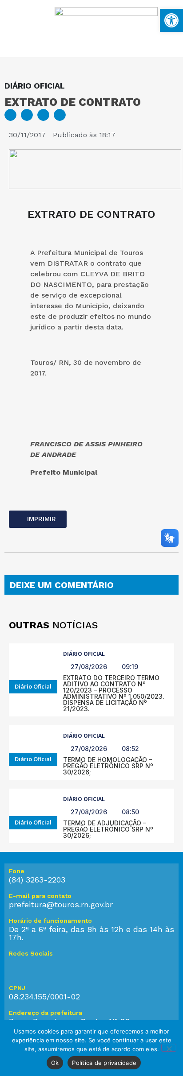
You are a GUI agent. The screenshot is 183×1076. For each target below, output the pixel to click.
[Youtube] (53, 967)
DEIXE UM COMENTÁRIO (62, 585)
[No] (168, 1048)
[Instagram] (18, 967)
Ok (55, 1062)
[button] (10, 115)
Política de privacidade (104, 1062)
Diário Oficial (84, 654)
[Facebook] (35, 967)
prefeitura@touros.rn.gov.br (61, 904)
